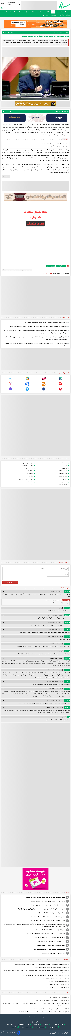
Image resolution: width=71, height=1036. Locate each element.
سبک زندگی (27, 12)
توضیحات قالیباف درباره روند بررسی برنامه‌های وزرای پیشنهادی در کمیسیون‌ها (46, 322)
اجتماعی (40, 12)
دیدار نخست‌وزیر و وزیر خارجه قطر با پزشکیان (53, 953)
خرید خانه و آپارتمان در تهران (26, 479)
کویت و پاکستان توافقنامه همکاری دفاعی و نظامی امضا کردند (49, 949)
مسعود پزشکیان (53, 1027)
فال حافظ (36, 1024)
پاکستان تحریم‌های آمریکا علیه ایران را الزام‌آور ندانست (51, 945)
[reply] (3, 591)
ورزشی (14, 12)
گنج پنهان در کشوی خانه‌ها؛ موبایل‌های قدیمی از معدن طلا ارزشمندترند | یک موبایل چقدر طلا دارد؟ (43, 1012)
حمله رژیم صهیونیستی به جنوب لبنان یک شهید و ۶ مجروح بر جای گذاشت (46, 934)
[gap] (10, 391)
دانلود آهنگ (30, 482)
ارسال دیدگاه (10, 582)
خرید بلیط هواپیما (63, 479)
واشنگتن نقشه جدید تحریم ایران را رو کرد (57, 981)
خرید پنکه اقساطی (63, 476)
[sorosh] (27, 386)
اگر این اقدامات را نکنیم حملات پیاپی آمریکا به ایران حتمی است (51, 1000)
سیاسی (53, 12)
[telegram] (10, 380)
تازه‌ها (67, 892)
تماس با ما (36, 1017)
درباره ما (42, 1017)
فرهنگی (68, 15)
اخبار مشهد (64, 465)
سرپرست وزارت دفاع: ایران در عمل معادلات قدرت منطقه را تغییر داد (48, 901)
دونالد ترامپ (9, 1024)
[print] (65, 111)
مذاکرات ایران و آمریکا (23, 1024)
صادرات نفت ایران (26, 1027)
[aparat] (44, 380)
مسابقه (29, 1017)
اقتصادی (46, 12)
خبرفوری (54, 1033)
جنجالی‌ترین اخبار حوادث (27, 465)
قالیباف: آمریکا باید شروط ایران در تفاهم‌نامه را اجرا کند (51, 913)
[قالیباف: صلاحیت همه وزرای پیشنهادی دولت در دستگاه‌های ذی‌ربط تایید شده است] (51, 273)
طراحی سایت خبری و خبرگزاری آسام (8, 1033)
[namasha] (60, 391)
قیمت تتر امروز (29, 473)
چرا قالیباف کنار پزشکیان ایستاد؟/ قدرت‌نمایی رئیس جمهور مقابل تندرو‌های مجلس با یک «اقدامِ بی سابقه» (38, 326)
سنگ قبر (31, 476)
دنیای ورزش (64, 468)
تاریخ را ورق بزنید (63, 473)
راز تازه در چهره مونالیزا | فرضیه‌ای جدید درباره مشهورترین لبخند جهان (50, 1009)
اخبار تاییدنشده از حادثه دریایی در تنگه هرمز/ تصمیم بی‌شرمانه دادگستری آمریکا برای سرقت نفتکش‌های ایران (40, 964)
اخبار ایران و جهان (63, 470)
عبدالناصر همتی (40, 1027)
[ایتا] (44, 386)
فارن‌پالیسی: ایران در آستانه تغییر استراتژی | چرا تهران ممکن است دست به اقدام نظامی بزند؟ (44, 975)
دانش (20, 12)
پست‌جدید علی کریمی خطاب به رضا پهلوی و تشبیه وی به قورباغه (51, 967)
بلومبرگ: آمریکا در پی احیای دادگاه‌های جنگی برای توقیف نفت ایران (47, 921)
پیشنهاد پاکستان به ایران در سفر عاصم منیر (57, 988)
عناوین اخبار (60, 12)
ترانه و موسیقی (29, 468)
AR (19, 5)
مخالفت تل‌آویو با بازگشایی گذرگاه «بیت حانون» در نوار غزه (50, 938)
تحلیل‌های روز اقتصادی (28, 463)
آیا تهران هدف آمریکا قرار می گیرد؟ (58, 997)
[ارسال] (62, 111)
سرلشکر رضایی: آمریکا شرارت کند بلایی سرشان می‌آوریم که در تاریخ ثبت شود (45, 897)
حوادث (34, 12)
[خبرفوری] (63, 5)
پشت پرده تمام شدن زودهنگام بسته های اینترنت (55, 146)
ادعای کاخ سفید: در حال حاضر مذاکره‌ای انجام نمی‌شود (51, 941)
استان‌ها (8, 12)
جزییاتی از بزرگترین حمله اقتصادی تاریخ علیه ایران (55, 143)
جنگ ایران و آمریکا (58, 1024)
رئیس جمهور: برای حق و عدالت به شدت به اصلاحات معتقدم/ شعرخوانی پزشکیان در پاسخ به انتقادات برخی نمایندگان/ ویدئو (35, 344)
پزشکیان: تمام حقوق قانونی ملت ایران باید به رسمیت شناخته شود (48, 917)
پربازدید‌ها (66, 960)
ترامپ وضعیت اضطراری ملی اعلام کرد (57, 984)
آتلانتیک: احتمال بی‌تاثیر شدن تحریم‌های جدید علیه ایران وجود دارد (47, 905)
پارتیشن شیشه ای (63, 485)
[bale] (60, 380)
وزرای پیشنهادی (51, 266)
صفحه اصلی (67, 12)
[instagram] (10, 386)
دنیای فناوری (30, 470)
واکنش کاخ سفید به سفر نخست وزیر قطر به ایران (55, 979)
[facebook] (43, 273)
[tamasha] (60, 386)
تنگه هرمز (14, 1027)
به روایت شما (54, 15)
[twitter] (48, 273)
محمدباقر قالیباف (61, 266)
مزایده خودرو (64, 482)
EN (19, 2)
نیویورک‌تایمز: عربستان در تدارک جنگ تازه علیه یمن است (50, 930)
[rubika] (27, 380)
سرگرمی (62, 15)
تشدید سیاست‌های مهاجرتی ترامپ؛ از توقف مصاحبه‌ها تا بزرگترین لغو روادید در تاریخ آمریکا (41, 909)
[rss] (4, 7)
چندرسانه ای (46, 15)
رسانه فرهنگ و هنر (63, 463)
